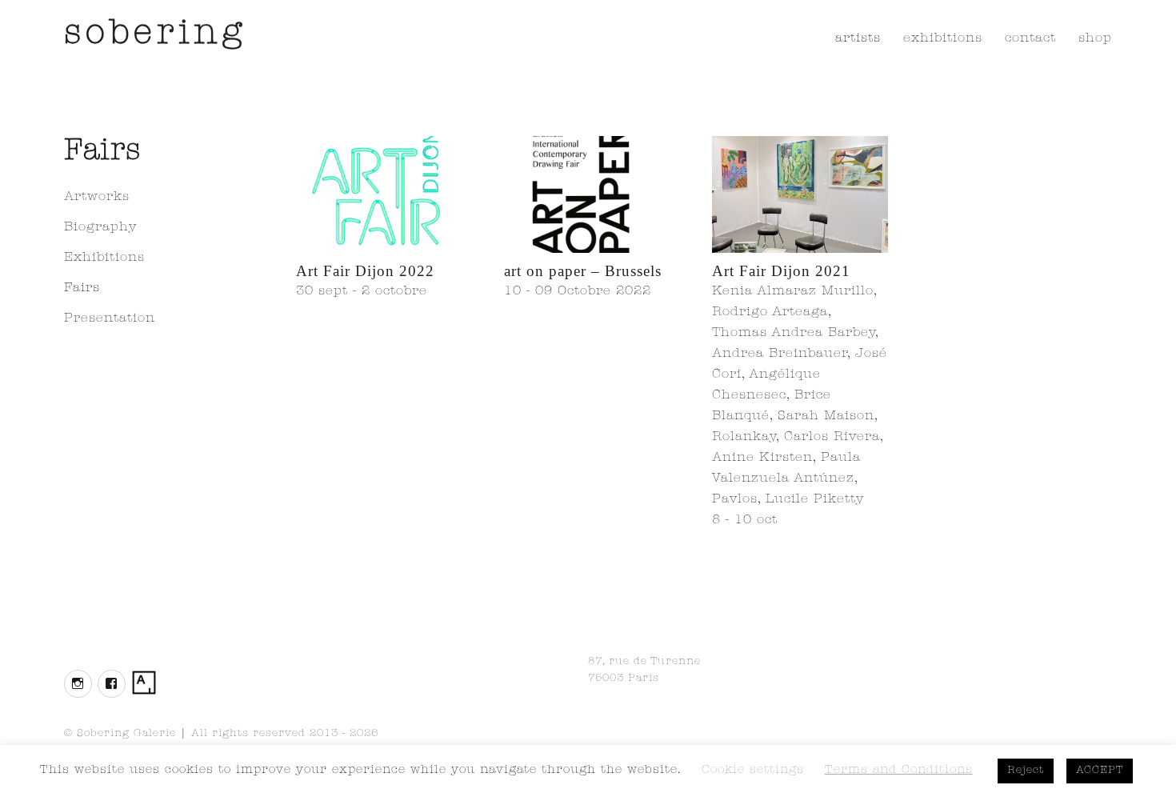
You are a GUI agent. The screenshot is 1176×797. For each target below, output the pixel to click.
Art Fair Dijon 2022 (365, 270)
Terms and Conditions (899, 771)
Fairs (82, 288)
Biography (100, 228)
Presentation (109, 319)
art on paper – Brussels (583, 270)
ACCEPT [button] (1099, 771)
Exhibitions (104, 258)
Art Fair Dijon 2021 (781, 270)
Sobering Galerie (126, 734)
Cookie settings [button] (753, 771)
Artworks (97, 197)
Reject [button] (1025, 771)
